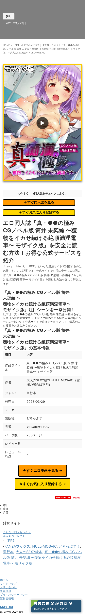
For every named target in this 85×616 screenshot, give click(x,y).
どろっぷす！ (69, 546)
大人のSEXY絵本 (29, 552)
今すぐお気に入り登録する (39, 212)
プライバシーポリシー (14, 594)
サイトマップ (8, 583)
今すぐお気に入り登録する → (42, 484)
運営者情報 (7, 598)
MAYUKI (6, 607)
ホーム (4, 579)
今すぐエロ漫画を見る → (42, 470)
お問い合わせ (8, 587)
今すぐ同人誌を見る (39, 202)
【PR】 (10, 541)
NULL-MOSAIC (44, 546)
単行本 (8, 552)
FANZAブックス (17, 546)
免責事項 (5, 591)
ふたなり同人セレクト (17, 532)
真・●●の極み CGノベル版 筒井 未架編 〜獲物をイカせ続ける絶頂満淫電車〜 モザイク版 (42, 557)
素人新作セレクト (14, 536)
